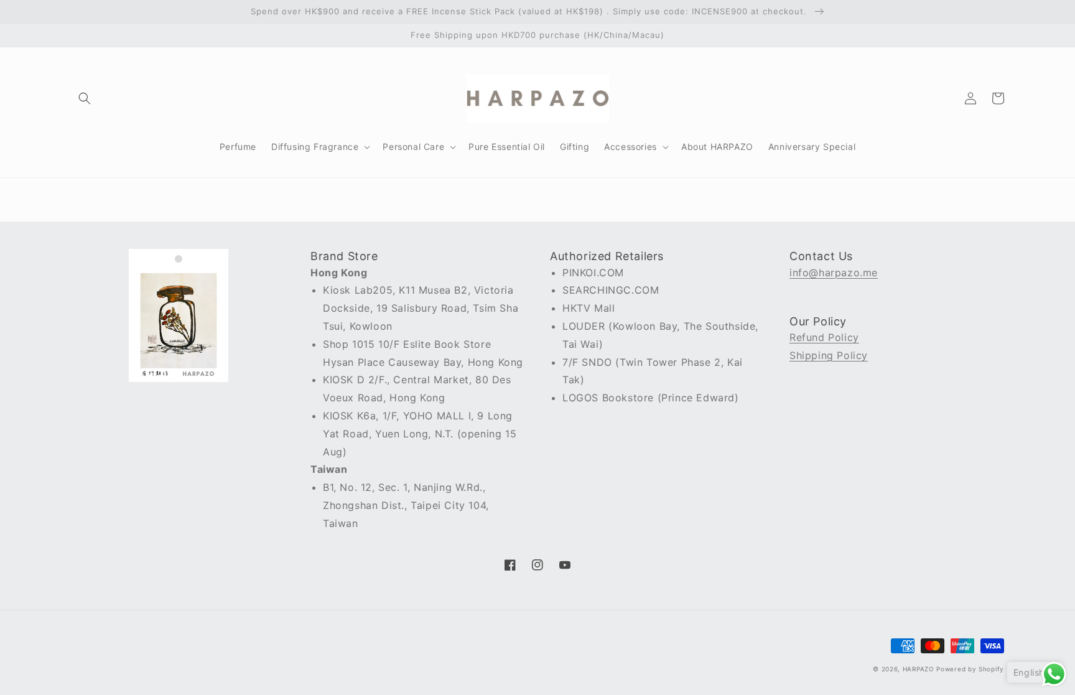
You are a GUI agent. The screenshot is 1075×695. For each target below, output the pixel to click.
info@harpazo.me (833, 272)
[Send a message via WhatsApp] (1054, 674)
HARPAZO (918, 669)
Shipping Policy (828, 355)
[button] (84, 98)
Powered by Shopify (970, 669)
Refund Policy (824, 337)
